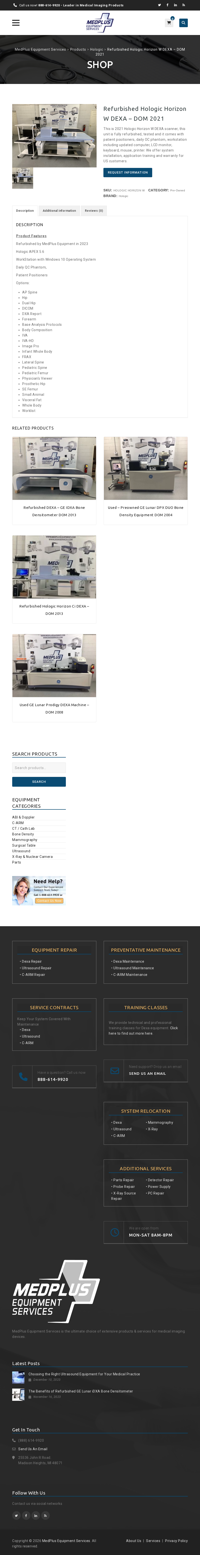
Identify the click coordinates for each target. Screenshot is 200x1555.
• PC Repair (155, 1193)
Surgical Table (24, 845)
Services (153, 1541)
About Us (133, 1541)
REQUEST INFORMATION (128, 172)
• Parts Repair (122, 1180)
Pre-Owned (177, 190)
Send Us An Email (32, 1449)
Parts (16, 862)
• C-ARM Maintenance (129, 975)
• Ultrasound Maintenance (132, 968)
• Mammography (159, 1122)
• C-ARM (27, 1043)
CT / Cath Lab (23, 828)
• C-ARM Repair (32, 975)
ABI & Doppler (23, 817)
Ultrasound (21, 851)
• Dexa (25, 1030)
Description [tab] (25, 210)
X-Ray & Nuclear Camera (32, 857)
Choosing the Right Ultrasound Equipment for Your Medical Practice (84, 1374)
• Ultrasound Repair (36, 968)
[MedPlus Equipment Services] (99, 23)
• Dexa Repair (31, 961)
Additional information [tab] (59, 210)
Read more (54, 497)
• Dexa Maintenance (127, 961)
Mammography (25, 840)
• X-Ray (152, 1129)
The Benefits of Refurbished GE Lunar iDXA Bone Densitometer (81, 1391)
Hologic (124, 196)
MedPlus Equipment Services (66, 1541)
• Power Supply (158, 1187)
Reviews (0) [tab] (94, 210)
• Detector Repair (160, 1180)
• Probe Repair (123, 1187)
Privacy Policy (176, 1541)
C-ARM (18, 823)
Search (39, 781)
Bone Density (23, 834)
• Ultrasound (30, 1036)
